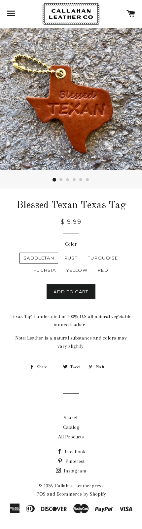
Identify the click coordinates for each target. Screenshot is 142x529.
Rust (71, 258)
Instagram (74, 471)
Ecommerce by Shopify (81, 494)
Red (103, 270)
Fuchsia (44, 270)
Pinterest (74, 461)
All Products (71, 437)
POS (41, 494)
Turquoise (103, 258)
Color (71, 244)
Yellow (77, 270)
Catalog (71, 427)
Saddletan (38, 258)
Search (71, 418)
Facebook (74, 452)
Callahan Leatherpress (79, 486)
